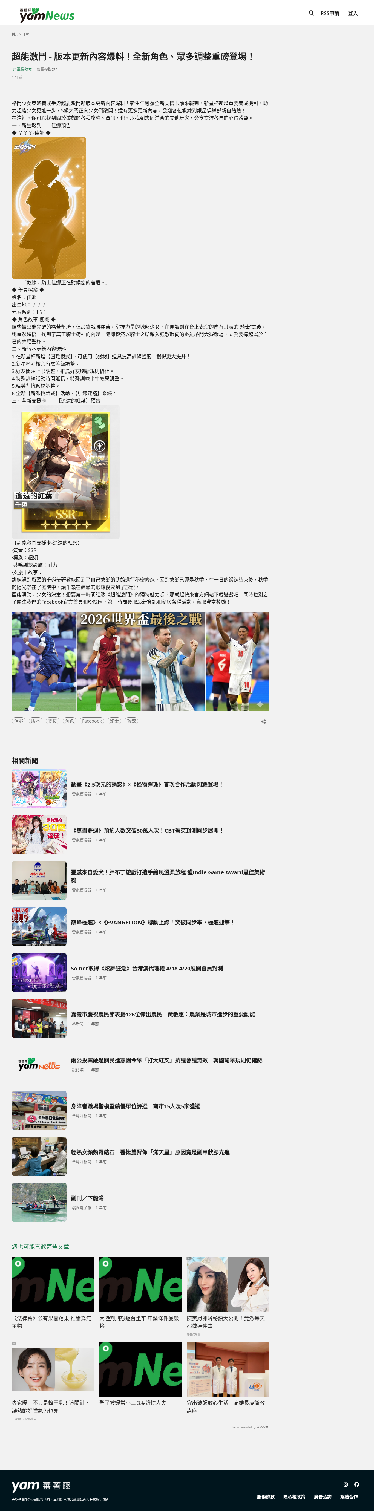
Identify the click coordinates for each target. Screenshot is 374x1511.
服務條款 (266, 1497)
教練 (131, 721)
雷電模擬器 (22, 69)
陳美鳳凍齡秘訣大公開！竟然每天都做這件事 (226, 1322)
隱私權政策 (294, 1497)
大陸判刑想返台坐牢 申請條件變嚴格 (139, 1322)
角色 (69, 721)
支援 (52, 721)
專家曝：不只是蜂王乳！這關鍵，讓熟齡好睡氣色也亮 (51, 1406)
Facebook (92, 721)
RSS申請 (330, 13)
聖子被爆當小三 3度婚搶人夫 (132, 1402)
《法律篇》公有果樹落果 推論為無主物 (51, 1322)
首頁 (15, 34)
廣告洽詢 (323, 1497)
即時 (25, 34)
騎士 (114, 721)
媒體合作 (349, 1497)
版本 (35, 721)
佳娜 (18, 721)
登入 (353, 13)
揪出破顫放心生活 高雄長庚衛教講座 (226, 1406)
